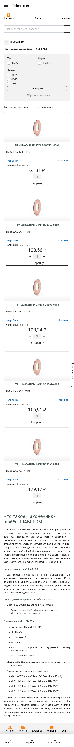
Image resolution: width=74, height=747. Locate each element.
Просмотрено (54, 742)
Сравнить (9, 742)
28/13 (15, 83)
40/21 (15, 75)
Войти (38, 18)
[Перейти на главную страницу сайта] (27, 5)
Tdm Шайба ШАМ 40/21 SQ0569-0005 (37, 384)
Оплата (23, 731)
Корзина (66, 18)
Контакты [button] (9, 18)
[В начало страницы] (67, 741)
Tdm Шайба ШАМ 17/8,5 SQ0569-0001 (37, 145)
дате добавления (44, 107)
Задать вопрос (72, 373)
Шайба (15, 63)
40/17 (15, 79)
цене (26, 107)
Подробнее (12, 160)
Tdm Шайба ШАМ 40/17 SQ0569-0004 (37, 464)
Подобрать (37, 88)
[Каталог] (6, 5)
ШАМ (46, 63)
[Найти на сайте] (67, 29)
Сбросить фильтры (38, 95)
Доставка (37, 731)
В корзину (37, 183)
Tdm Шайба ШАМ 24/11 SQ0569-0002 (37, 225)
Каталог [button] (10, 731)
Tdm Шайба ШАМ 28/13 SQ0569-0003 (37, 304)
